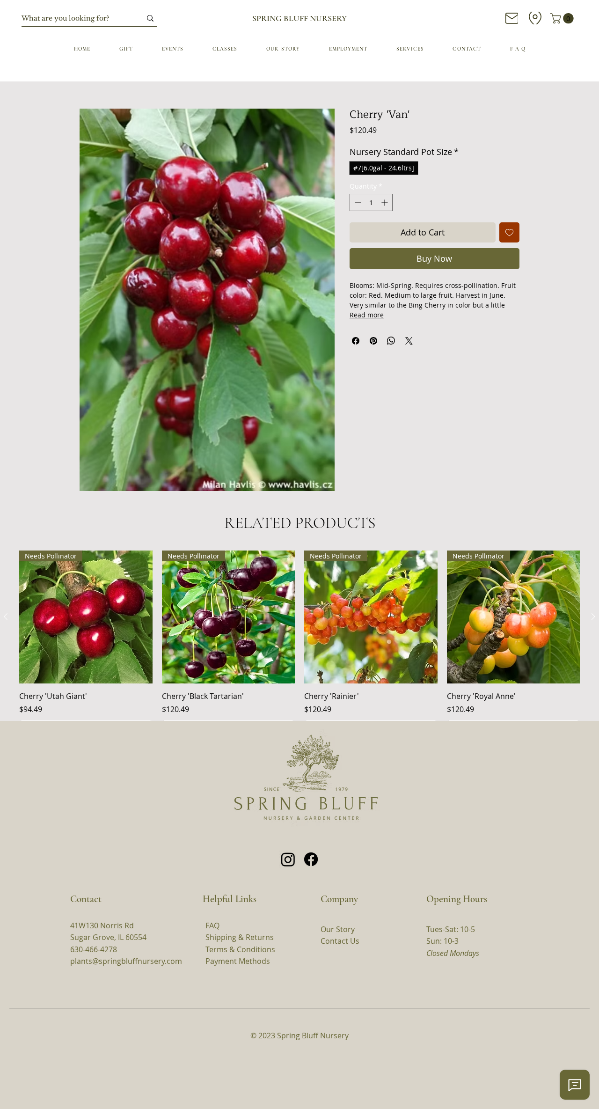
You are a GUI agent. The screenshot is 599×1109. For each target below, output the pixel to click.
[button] (301, 860)
